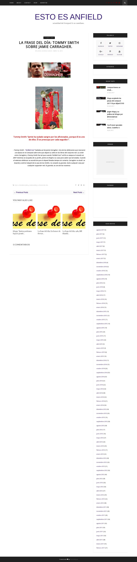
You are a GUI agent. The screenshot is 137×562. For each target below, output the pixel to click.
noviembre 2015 (101, 315)
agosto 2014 (100, 377)
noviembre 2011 (101, 511)
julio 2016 (99, 283)
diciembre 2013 (101, 409)
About (19, 2)
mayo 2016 (99, 291)
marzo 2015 (100, 348)
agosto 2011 (100, 523)
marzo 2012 (100, 495)
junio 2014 (99, 385)
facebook (101, 46)
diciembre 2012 (101, 458)
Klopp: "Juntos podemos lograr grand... (22, 232)
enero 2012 (100, 503)
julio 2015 (99, 332)
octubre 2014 (100, 368)
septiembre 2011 (101, 519)
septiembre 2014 (101, 373)
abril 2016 (99, 295)
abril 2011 (99, 540)
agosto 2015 (100, 328)
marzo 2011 (100, 544)
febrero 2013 (100, 450)
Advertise (43, 2)
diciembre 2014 (101, 360)
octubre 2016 (100, 271)
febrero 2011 (100, 548)
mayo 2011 (99, 536)
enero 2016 (100, 307)
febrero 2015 (100, 352)
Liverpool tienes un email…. (113, 88)
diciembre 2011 (101, 507)
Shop (35, 2)
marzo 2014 (100, 397)
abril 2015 (99, 344)
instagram (119, 46)
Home (12, 2)
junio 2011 (99, 532)
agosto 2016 (100, 279)
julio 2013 (99, 430)
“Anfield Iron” (30, 150)
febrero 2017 (100, 254)
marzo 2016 (100, 299)
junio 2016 (99, 287)
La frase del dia (42, 185)
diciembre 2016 (101, 262)
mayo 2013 (99, 438)
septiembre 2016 (101, 275)
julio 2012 (99, 479)
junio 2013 (99, 434)
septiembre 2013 (101, 421)
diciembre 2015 (101, 311)
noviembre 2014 (101, 364)
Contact (27, 2)
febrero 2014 (100, 401)
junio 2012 (99, 483)
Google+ (101, 54)
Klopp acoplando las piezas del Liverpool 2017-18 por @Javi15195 (115, 100)
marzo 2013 (100, 446)
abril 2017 (99, 246)
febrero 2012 (100, 499)
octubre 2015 (100, 320)
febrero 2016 (100, 303)
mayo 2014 (99, 389)
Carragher (33, 185)
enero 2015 (100, 356)
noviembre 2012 (101, 462)
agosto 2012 (100, 474)
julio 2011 (99, 527)
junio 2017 (99, 238)
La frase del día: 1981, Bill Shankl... (72, 232)
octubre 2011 (100, 515)
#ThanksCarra (49, 38)
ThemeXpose (74, 559)
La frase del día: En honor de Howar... (49, 232)
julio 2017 (99, 234)
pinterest (110, 54)
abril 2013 (99, 442)
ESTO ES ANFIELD (68, 17)
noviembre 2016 (101, 267)
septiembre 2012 (101, 470)
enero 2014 (100, 405)
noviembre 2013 (101, 413)
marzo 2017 (100, 250)
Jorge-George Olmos (45, 51)
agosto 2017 (100, 230)
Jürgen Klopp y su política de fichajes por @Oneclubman (115, 114)
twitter (110, 46)
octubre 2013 (100, 417)
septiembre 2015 (101, 324)
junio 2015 (99, 336)
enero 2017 (100, 258)
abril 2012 (99, 491)
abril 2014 (99, 393)
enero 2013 (100, 454)
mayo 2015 (99, 340)
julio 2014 (99, 381)
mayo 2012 (99, 487)
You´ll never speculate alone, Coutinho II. (114, 126)
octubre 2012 (100, 466)
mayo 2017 (99, 242)
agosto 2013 (100, 426)
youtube (119, 54)
